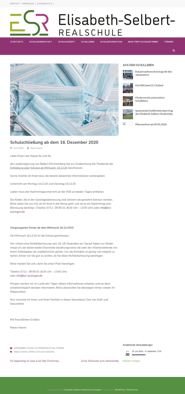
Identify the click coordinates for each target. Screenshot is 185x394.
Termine (168, 41)
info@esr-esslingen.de (29, 275)
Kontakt (15, 3)
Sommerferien (139, 354)
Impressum (28, 3)
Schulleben (87, 41)
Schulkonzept (66, 41)
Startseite (16, 41)
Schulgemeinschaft (40, 41)
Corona (30, 348)
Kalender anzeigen (131, 360)
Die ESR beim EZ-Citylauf (149, 85)
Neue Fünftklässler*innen (143, 41)
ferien (32, 352)
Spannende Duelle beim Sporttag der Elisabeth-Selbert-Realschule (154, 112)
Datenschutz (44, 3)
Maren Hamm (36, 148)
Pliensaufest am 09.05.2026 (151, 124)
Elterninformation (45, 348)
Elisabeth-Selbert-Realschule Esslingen (82, 389)
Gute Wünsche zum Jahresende (100, 361)
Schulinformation (111, 41)
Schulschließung (45, 352)
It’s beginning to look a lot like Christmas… (35, 361)
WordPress (120, 389)
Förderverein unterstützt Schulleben (150, 99)
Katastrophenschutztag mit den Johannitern (153, 73)
